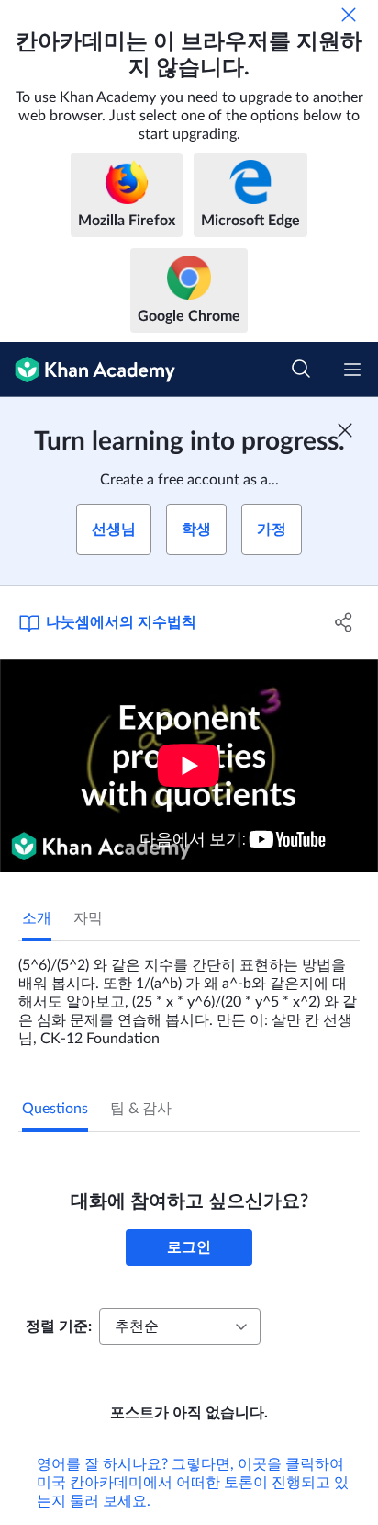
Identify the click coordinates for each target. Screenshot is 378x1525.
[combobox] (180, 1326)
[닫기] (348, 14)
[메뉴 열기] (352, 369)
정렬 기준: (59, 1326)
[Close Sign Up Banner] (345, 430)
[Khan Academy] (87, 369)
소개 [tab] (36, 918)
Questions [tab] (55, 1108)
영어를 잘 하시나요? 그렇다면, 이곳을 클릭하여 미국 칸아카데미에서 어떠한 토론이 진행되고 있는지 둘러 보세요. (193, 1482)
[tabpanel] (189, 994)
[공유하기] (344, 622)
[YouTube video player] (189, 765)
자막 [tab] (88, 918)
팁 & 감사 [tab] (141, 1108)
